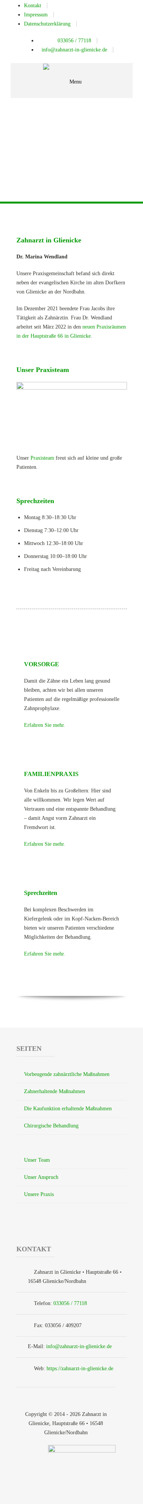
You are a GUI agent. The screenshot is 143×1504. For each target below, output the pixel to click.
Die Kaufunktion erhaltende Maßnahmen (68, 1108)
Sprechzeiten (35, 501)
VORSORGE (41, 664)
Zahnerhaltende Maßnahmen (54, 1091)
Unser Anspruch (41, 1177)
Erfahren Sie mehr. (44, 725)
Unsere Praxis (39, 1194)
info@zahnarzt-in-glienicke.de (79, 1346)
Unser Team (37, 1160)
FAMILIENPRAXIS (51, 774)
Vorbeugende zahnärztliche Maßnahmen (66, 1074)
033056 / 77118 (70, 1303)
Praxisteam (42, 458)
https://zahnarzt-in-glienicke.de (80, 1368)
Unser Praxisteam (42, 370)
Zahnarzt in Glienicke (48, 240)
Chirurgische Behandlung (51, 1126)
